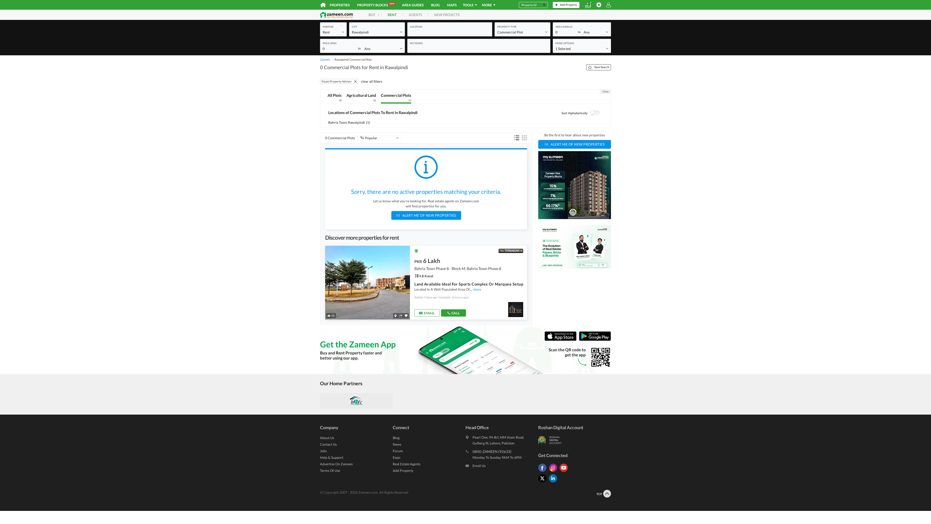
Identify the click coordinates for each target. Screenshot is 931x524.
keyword (416, 43)
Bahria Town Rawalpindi (349, 122)
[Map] (395, 315)
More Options (564, 43)
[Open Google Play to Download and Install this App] (595, 340)
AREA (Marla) (563, 26)
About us (327, 438)
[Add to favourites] (406, 315)
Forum (398, 451)
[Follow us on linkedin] (554, 482)
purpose (328, 26)
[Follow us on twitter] (543, 482)
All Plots (335, 97)
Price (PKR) (330, 43)
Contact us (328, 444)
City (354, 26)
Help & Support (331, 457)
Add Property (403, 470)
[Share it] (400, 315)
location (416, 26)
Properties (340, 5)
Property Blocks (375, 4)
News (397, 444)
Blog (435, 5)
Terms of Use (330, 470)
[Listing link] (426, 282)
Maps (452, 5)
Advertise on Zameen (336, 464)
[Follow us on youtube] (565, 472)
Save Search (601, 67)
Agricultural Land (361, 97)
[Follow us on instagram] (554, 472)
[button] (333, 32)
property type (507, 26)
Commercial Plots (396, 97)
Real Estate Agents (406, 464)
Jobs (323, 451)
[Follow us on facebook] (543, 472)
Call (455, 313)
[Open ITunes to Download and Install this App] (562, 340)
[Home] (323, 4)
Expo (396, 457)
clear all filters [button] (371, 81)
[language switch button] (588, 5)
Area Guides (413, 5)
